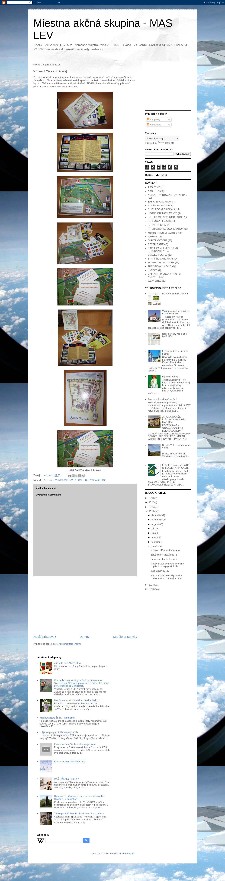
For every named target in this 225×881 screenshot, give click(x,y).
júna (154, 533)
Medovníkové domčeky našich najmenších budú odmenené (166, 576)
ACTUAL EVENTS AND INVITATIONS (63, 480)
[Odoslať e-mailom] (69, 475)
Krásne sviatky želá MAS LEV (69, 761)
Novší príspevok (44, 637)
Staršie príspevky (125, 637)
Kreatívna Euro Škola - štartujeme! (57, 717)
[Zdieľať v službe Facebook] (79, 475)
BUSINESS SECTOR (159, 205)
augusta (156, 524)
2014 (151, 584)
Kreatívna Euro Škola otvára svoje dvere (74, 744)
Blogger (130, 853)
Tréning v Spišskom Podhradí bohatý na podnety (79, 813)
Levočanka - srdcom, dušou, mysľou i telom (76, 700)
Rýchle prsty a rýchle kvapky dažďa (59, 732)
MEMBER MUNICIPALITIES (162, 232)
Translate (169, 143)
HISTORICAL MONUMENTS (162, 213)
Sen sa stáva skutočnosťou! (162, 399)
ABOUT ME (154, 187)
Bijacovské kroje (170, 376)
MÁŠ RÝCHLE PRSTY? (66, 778)
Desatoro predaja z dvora (175, 293)
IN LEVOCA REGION (95, 480)
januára (156, 546)
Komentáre (155, 124)
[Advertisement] (85, 605)
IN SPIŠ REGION (157, 225)
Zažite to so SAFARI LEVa (67, 663)
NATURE (152, 236)
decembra (157, 515)
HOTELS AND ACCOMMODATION (165, 217)
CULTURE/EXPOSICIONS (161, 209)
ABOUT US (154, 191)
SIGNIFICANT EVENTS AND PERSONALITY (163, 249)
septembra (157, 519)
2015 (151, 511)
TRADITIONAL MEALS (160, 266)
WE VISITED (154, 281)
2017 (151, 502)
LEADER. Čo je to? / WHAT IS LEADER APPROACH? (176, 466)
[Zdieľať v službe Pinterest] (83, 475)
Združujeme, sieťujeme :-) (164, 554)
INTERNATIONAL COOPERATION (165, 229)
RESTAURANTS (156, 244)
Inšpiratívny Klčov (160, 571)
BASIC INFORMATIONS (160, 201)
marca (155, 537)
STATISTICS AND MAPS (161, 258)
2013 (151, 589)
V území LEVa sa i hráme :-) (165, 550)
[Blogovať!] (73, 475)
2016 (151, 507)
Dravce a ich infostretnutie (164, 559)
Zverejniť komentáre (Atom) (67, 644)
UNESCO (153, 270)
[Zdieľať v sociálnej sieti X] (76, 475)
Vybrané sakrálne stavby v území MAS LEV (175, 312)
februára (156, 542)
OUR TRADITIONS (157, 240)
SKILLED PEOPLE (157, 255)
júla (154, 528)
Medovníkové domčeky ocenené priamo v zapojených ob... (167, 565)
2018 (151, 498)
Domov (84, 637)
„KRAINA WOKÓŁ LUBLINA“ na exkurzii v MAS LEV (174, 419)
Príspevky (154, 119)
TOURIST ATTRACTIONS (161, 262)
